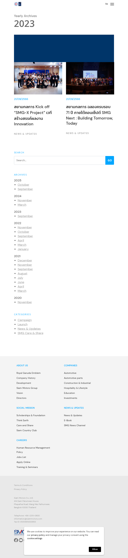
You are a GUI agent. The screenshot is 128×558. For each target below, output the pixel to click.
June (21, 282)
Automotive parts (73, 377)
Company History (26, 377)
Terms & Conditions (23, 485)
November (25, 200)
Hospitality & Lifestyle (76, 387)
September (25, 189)
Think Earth (22, 420)
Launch (23, 324)
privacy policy (38, 535)
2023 (17, 212)
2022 (17, 223)
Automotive (70, 372)
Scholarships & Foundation (30, 415)
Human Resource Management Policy (33, 450)
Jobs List (21, 457)
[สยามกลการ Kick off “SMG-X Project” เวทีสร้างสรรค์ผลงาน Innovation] (38, 99)
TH (106, 4)
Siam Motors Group (27, 387)
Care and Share (24, 425)
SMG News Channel (74, 425)
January (23, 249)
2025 (17, 180)
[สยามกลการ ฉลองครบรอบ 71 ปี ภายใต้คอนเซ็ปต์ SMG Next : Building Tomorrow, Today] (90, 99)
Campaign (25, 320)
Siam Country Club (26, 430)
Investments (70, 397)
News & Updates (29, 329)
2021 (17, 256)
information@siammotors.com (28, 518)
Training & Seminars (27, 467)
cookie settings (34, 538)
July (20, 278)
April (21, 240)
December (25, 260)
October (23, 185)
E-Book (68, 420)
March (22, 205)
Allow (95, 549)
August (22, 273)
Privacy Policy (20, 489)
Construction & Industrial (77, 382)
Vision (19, 392)
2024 (17, 196)
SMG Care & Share (30, 333)
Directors (21, 397)
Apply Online (23, 462)
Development (23, 382)
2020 (18, 298)
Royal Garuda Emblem (28, 372)
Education (69, 392)
